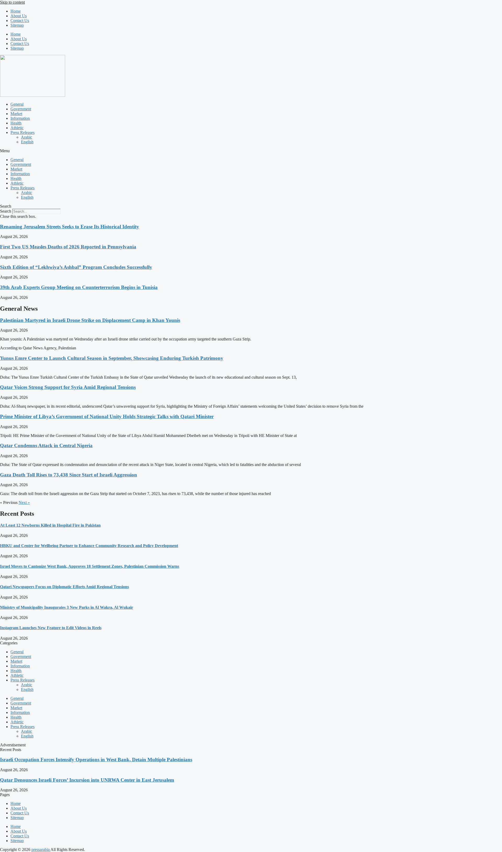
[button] (251, 151)
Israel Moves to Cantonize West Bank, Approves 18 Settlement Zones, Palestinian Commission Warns (89, 566)
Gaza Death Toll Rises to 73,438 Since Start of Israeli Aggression (68, 475)
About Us (18, 16)
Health (15, 123)
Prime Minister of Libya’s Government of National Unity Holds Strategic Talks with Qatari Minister (107, 416)
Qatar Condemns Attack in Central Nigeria (46, 445)
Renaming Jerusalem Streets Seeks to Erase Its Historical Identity (69, 226)
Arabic (26, 137)
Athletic (17, 128)
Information (20, 118)
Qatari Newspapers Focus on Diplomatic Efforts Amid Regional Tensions (64, 586)
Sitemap (17, 25)
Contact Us (19, 20)
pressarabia (40, 849)
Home (15, 11)
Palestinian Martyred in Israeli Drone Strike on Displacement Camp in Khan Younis (90, 320)
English (27, 142)
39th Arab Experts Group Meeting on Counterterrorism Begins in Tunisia (79, 287)
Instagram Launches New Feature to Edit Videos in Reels (50, 628)
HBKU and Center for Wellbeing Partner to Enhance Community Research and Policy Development (89, 545)
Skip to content (12, 2)
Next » (24, 502)
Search (5, 211)
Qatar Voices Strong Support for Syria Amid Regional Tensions (68, 387)
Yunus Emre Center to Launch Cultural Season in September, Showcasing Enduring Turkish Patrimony (111, 358)
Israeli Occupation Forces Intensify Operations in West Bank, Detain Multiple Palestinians (96, 759)
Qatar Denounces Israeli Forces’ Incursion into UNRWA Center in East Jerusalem (87, 780)
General (17, 104)
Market (16, 113)
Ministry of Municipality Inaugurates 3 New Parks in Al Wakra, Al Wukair (66, 607)
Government (20, 109)
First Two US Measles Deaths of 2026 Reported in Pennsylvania (68, 246)
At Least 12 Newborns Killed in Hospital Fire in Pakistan (50, 525)
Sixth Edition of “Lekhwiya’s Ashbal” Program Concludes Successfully (76, 267)
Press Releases (22, 132)
